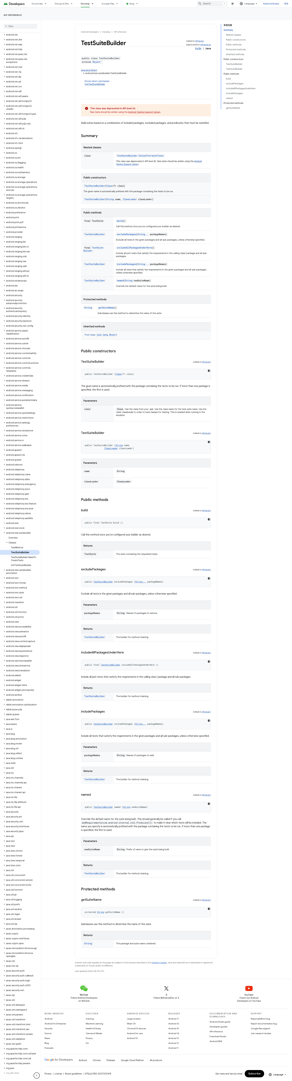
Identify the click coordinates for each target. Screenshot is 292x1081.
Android (48, 1018)
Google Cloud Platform (132, 1060)
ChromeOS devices (136, 1028)
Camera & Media (94, 1033)
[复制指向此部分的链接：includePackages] (108, 712)
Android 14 (173, 1033)
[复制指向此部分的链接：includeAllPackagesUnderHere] (127, 653)
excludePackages (126, 234)
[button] (20, 34)
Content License (159, 962)
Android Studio (271, 3)
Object (96, 61)
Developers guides (218, 1026)
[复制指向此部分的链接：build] (91, 510)
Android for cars (135, 1033)
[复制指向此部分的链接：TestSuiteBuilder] (107, 362)
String (110, 199)
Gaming (90, 1018)
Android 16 (173, 1023)
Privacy (89, 1038)
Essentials (37, 3)
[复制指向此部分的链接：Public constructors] (119, 351)
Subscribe (254, 1073)
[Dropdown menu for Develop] (94, 3)
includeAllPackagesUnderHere (134, 247)
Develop (85, 3)
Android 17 (173, 1018)
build (120, 220)
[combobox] (212, 3)
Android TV (132, 1038)
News (47, 1038)
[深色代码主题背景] (209, 371)
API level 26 (205, 44)
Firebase (111, 1060)
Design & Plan (62, 3)
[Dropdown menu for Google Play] (118, 3)
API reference (13, 15)
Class (109, 185)
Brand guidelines (73, 1073)
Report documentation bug (264, 1023)
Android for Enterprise (55, 1023)
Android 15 (173, 1028)
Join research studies (261, 1033)
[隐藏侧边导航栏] (37, 1075)
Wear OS (131, 1023)
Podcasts (49, 1048)
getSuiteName (106, 307)
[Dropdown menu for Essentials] (47, 3)
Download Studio (218, 1036)
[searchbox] (20, 26)
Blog (132, 3)
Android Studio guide (220, 1021)
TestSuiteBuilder (94, 185)
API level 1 (199, 41)
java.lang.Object (89, 70)
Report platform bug (260, 1018)
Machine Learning (94, 1023)
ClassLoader (130, 199)
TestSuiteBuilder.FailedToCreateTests (140, 155)
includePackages (126, 264)
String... (143, 234)
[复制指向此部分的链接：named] (94, 795)
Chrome (97, 1060)
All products (156, 1060)
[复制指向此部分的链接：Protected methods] (118, 889)
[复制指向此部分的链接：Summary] (101, 136)
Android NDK (216, 1041)
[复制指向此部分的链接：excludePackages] (109, 569)
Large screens (134, 1018)
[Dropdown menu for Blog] (138, 3)
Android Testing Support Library (144, 112)
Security (48, 1028)
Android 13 (173, 1038)
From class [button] (101, 334)
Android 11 (173, 1048)
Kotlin (198, 48)
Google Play (108, 3)
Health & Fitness (93, 1028)
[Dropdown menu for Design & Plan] (73, 3)
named (120, 280)
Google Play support (260, 1028)
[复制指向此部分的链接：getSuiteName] (105, 900)
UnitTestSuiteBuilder (95, 84)
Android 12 (173, 1043)
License (58, 1073)
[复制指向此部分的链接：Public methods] (111, 500)
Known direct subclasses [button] (97, 83)
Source (48, 1033)
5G (87, 1043)
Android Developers (90, 32)
